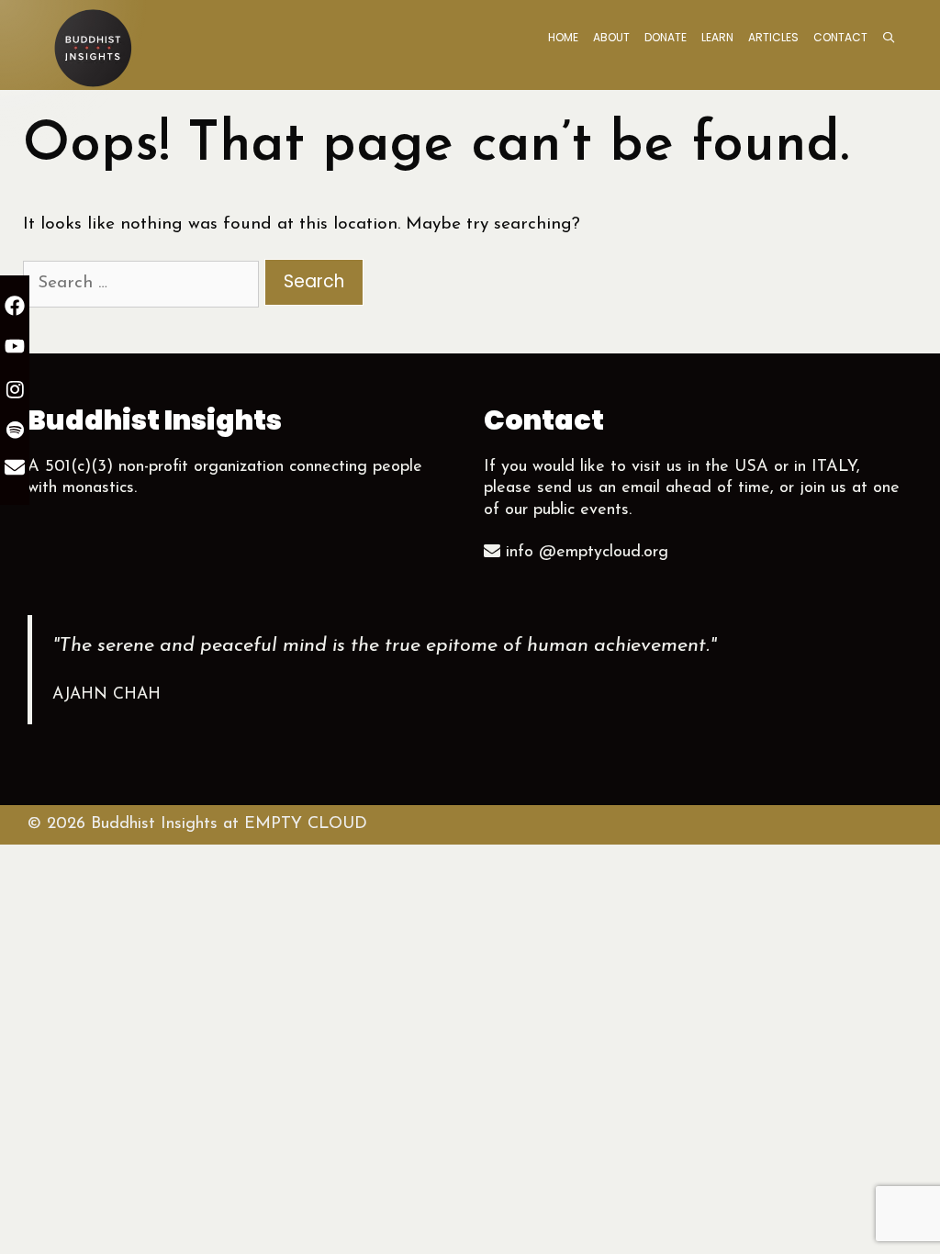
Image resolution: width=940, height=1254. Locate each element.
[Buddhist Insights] (92, 46)
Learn (717, 37)
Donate (665, 37)
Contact (840, 37)
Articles (773, 37)
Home (563, 37)
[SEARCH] (889, 38)
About (611, 37)
